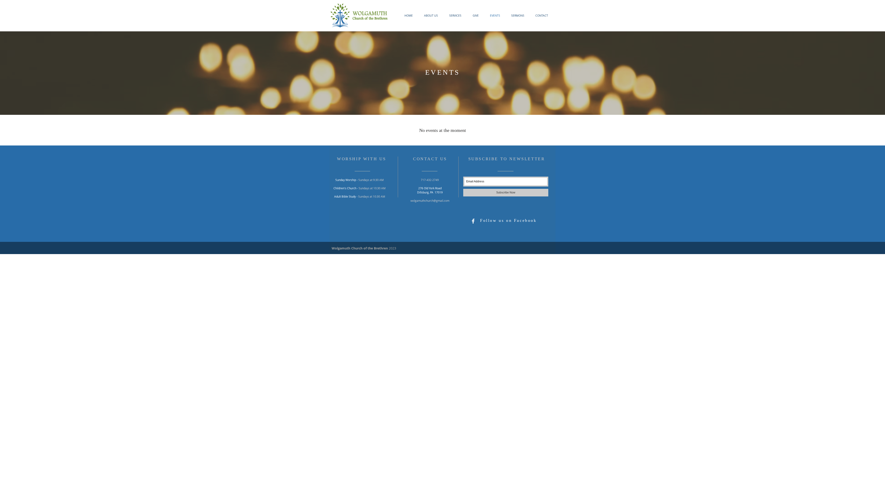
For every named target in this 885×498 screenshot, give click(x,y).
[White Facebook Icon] (473, 221)
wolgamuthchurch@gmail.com (429, 200)
